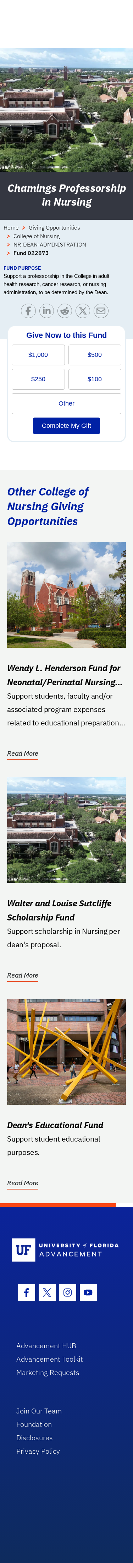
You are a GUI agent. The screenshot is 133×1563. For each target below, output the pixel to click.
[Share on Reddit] (66, 313)
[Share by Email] (103, 313)
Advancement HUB (46, 1345)
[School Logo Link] (63, 1250)
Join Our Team (39, 1411)
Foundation (34, 1424)
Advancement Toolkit (49, 1359)
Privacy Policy (38, 1451)
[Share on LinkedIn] (48, 313)
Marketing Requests (47, 1372)
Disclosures (34, 1437)
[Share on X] (85, 313)
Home (11, 227)
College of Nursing (36, 235)
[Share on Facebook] (30, 313)
